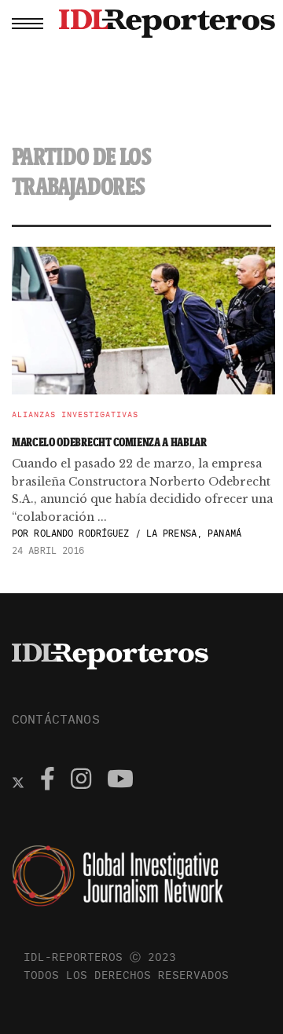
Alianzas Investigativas (75, 415)
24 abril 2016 (48, 550)
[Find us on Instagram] (81, 781)
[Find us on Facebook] (47, 781)
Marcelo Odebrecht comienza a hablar (109, 441)
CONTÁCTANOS (56, 719)
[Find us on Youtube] (120, 781)
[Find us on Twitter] (18, 781)
